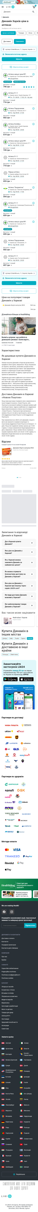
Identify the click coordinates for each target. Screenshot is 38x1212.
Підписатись (30, 925)
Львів (17, 638)
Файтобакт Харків (20, 618)
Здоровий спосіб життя (10, 1022)
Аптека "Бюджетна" (33, 187)
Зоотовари (5, 1019)
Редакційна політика (9, 971)
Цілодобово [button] (14, 78)
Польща (5, 654)
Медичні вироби (7, 999)
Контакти (5, 941)
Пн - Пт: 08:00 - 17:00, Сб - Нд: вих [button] (21, 97)
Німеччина (14, 654)
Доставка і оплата (8, 938)
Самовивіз (20, 41)
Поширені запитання (9, 945)
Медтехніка (5, 1003)
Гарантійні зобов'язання (10, 968)
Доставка (7, 41)
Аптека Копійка (33, 124)
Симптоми (5, 1029)
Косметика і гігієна (8, 990)
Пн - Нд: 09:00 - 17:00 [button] (17, 192)
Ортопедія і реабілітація (10, 1006)
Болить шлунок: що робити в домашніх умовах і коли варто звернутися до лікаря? (15, 338)
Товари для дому (7, 1012)
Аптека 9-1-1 (33, 203)
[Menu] (3, 7)
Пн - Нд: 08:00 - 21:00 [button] (17, 113)
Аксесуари (5, 1025)
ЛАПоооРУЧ (6, 1016)
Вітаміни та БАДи (8, 993)
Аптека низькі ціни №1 (33, 74)
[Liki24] (7, 1196)
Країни (4, 960)
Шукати (34, 12)
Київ (11, 638)
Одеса (23, 638)
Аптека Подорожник (33, 108)
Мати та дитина (7, 1009)
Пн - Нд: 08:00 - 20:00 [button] (17, 130)
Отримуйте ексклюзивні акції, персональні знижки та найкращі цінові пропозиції (19, 919)
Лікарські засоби (7, 986)
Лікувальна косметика (9, 996)
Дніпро (4, 638)
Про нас (4, 956)
